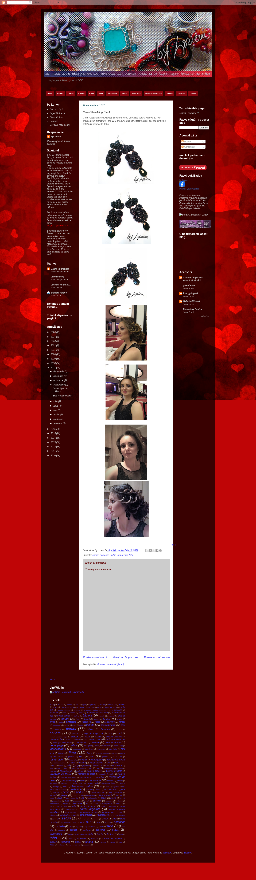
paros (98, 789)
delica (73, 745)
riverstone (77, 803)
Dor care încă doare (60, 125)
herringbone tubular (116, 760)
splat (71, 826)
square (79, 826)
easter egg (118, 746)
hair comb (117, 757)
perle (66, 792)
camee (122, 722)
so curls (107, 822)
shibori (105, 819)
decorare (95, 742)
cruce (77, 739)
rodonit (95, 803)
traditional (82, 838)
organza (116, 787)
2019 (53, 358)
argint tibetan (64, 710)
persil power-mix (115, 792)
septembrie (59, 384)
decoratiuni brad (113, 742)
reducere (109, 801)
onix (107, 787)
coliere (55, 733)
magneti (119, 768)
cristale (98, 737)
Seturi (124, 93)
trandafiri (94, 839)
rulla (74, 806)
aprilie (56, 414)
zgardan (86, 845)
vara (120, 842)
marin (82, 781)
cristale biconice (114, 737)
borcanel (110, 716)
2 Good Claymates (193, 277)
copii (110, 733)
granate (105, 757)
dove (97, 746)
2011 (53, 451)
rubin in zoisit (61, 806)
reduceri (119, 801)
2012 (53, 446)
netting (122, 783)
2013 (53, 442)
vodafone (61, 845)
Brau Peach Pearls (62, 395)
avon (64, 713)
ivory (54, 766)
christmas (105, 729)
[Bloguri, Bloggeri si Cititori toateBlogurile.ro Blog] (193, 214)
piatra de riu (78, 795)
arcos (99, 707)
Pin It (173, 544)
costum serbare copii (58, 737)
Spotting (54, 121)
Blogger (187, 852)
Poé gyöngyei (190, 293)
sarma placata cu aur (112, 812)
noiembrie (58, 376)
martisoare (94, 780)
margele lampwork (68, 777)
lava (51, 768)
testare (110, 834)
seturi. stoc (86, 819)
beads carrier (63, 716)
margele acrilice (94, 771)
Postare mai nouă (95, 657)
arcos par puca (111, 707)
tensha (100, 834)
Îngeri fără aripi (57, 113)
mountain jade (108, 783)
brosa (119, 719)
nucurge (56, 787)
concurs (76, 733)
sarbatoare (70, 809)
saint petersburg (88, 806)
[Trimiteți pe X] (154, 550)
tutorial (78, 842)
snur (98, 822)
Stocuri (169, 93)
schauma (53, 815)
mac (90, 768)
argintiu (77, 710)
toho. (71, 839)
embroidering (58, 748)
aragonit (90, 707)
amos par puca (68, 707)
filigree (61, 753)
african (69, 705)
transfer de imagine (112, 838)
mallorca (79, 771)
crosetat (69, 739)
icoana (82, 763)
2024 (53, 336)
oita (101, 787)
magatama (108, 768)
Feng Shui (136, 93)
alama (102, 705)
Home (50, 93)
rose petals (107, 803)
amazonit (111, 705)
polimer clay (93, 798)
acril (52, 704)
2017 (53, 367)
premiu (122, 798)
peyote (64, 795)
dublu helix (106, 746)
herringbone (97, 760)
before (76, 716)
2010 (53, 455)
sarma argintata (90, 809)
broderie (107, 719)
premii (113, 798)
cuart (85, 739)
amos (55, 707)
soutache (104, 555)
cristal (87, 737)
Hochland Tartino (59, 763)
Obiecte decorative (153, 93)
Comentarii (189, 147)
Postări (187, 141)
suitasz (73, 830)
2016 (53, 429)
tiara (121, 834)
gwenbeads (189, 285)
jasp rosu (86, 766)
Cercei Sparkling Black (61, 390)
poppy (104, 798)
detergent (88, 746)
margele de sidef (86, 774)
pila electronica (72, 798)
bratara (65, 718)
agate (92, 704)
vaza (52, 845)
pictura (119, 795)
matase (110, 781)
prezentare (56, 801)
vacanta (103, 842)
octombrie (58, 380)
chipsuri (90, 729)
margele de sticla (106, 774)
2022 (53, 345)
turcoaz (53, 842)
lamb (107, 766)
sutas (113, 555)
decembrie (59, 371)
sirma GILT (85, 822)
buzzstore (71, 722)
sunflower (87, 830)
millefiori (120, 781)
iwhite (61, 766)
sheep (96, 819)
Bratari (60, 93)
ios (124, 763)
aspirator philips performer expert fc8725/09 (103, 710)
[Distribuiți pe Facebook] (157, 550)
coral (119, 733)
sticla (101, 826)
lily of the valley (78, 768)
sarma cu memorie (89, 812)
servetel (55, 819)
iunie (56, 405)
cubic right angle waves (62, 743)
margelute (99, 777)
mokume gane (76, 783)
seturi (66, 818)
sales (103, 806)
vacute (112, 842)
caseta (90, 724)
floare (89, 753)
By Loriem (183, 180)
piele (59, 798)
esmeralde (77, 749)
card (81, 725)
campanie (57, 725)
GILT (81, 756)
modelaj (64, 783)
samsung (112, 806)
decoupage (57, 745)
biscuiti (101, 716)
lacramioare (97, 766)
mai (55, 410)
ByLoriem (56, 136)
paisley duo (62, 789)
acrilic (60, 704)
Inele (101, 93)
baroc (81, 713)
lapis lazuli (117, 765)
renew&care (54, 803)
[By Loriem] (182, 186)
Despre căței (56, 109)
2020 (53, 354)
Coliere (81, 93)
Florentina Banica (192, 309)
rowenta (119, 803)
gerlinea (71, 757)
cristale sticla (56, 739)
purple (87, 801)
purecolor (77, 801)
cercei (95, 555)
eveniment (89, 749)
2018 (53, 363)
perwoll (53, 795)
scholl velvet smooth (68, 815)
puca (67, 801)
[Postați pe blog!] (150, 550)
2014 (53, 437)
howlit (72, 763)
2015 (53, 433)
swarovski (123, 555)
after (77, 705)
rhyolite (65, 803)
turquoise (65, 842)
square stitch (90, 826)
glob (91, 756)
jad (68, 765)
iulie (55, 401)
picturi (52, 798)
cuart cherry (96, 739)
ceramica (57, 729)
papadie (89, 789)
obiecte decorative (82, 786)
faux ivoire (113, 749)
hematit (83, 760)
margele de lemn (114, 771)
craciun (74, 736)
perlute (80, 792)
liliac (66, 768)
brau (78, 719)
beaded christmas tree (97, 712)
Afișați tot (205, 316)
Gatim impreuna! (60, 269)
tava (70, 834)
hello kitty (73, 760)
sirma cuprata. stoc (68, 822)
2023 (53, 341)
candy (66, 725)
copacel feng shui (93, 733)
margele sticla (85, 777)
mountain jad (91, 783)
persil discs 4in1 (98, 792)
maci (98, 768)
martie (56, 419)
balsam (72, 713)
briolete (97, 719)
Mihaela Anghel (59, 292)
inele (116, 762)
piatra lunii (90, 795)
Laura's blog (57, 276)
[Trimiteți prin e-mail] (147, 550)
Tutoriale (181, 93)
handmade (56, 759)
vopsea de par (74, 845)
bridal (87, 719)
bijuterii (87, 715)
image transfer (96, 763)
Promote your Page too (189, 189)
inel (108, 763)
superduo (100, 830)
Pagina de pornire (125, 657)
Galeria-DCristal (191, 301)
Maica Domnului (66, 771)
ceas (123, 725)
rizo (87, 803)
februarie (58, 423)
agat (84, 705)
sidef (114, 819)
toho (131, 555)
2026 (53, 332)
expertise (101, 749)
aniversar (80, 707)
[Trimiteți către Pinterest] (160, 550)
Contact (193, 93)
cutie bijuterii (81, 742)
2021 (53, 350)
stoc (109, 826)
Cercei (70, 93)
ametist (122, 704)
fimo (72, 753)
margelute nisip (69, 780)
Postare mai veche (157, 657)
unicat (89, 841)
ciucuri (119, 729)
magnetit (53, 771)
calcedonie (109, 722)
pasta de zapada (110, 789)
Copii (91, 93)
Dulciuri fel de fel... (61, 284)
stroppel (61, 830)
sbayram (167, 852)
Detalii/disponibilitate (189, 208)
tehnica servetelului (84, 834)
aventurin (54, 712)
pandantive (75, 789)
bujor (61, 722)
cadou (97, 722)
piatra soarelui (105, 795)
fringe (114, 753)
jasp (77, 765)
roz (51, 806)
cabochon (86, 722)
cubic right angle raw (115, 739)
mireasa (53, 783)
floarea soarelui (102, 753)
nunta (65, 787)
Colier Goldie (56, 117)
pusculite (97, 801)
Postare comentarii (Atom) (110, 664)
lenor (58, 768)
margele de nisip (60, 773)
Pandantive (112, 93)
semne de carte (119, 815)
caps (74, 725)
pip (83, 798)
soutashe (60, 826)
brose (52, 722)
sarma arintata (70, 812)
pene (123, 789)
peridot (56, 792)
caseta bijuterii (108, 725)
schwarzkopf (86, 815)
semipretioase (102, 815)
